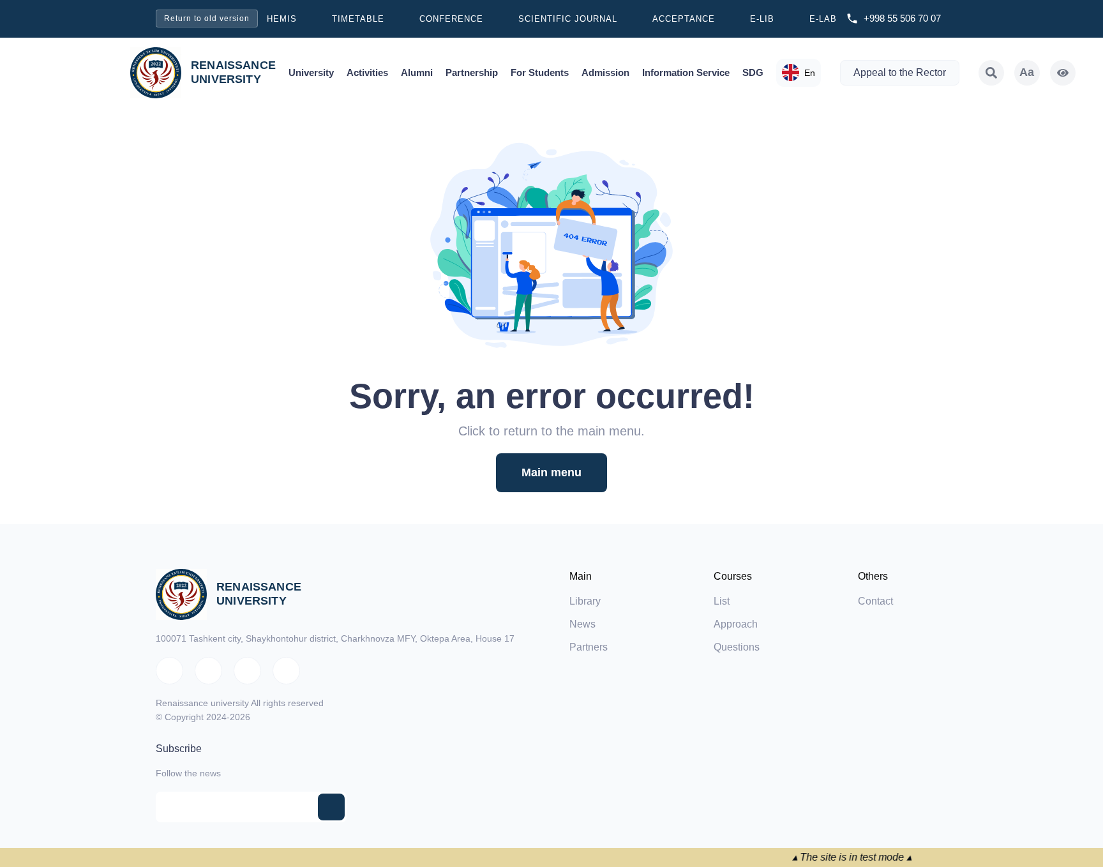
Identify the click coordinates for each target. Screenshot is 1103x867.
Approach (736, 624)
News (582, 624)
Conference (451, 19)
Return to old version (207, 18)
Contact (875, 601)
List (722, 601)
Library (585, 601)
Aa (1026, 72)
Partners (588, 647)
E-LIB (762, 19)
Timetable (358, 19)
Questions (737, 647)
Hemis (282, 19)
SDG (752, 72)
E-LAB (823, 19)
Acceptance (683, 19)
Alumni (417, 72)
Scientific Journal (567, 19)
